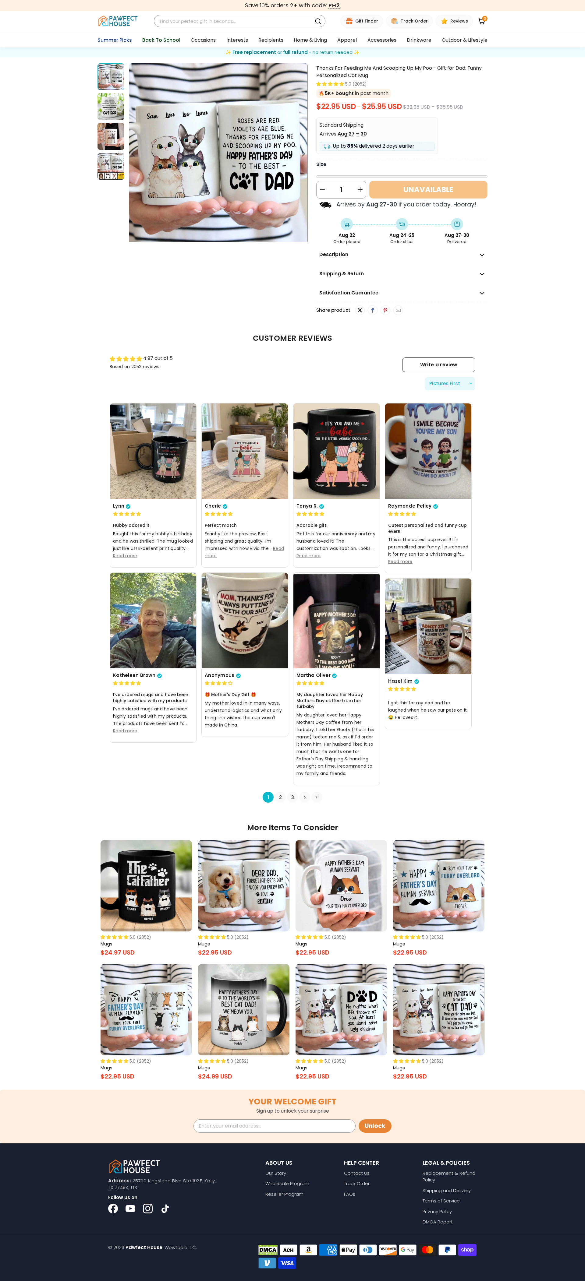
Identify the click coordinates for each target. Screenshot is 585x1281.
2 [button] (280, 797)
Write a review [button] (438, 364)
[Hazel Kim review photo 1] (428, 626)
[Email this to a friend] (398, 310)
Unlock (375, 1126)
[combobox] (234, 21)
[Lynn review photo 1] (153, 451)
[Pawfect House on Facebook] (113, 1208)
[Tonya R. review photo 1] (336, 451)
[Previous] (134, 153)
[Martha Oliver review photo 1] (336, 620)
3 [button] (292, 797)
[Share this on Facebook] (372, 310)
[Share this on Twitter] (359, 310)
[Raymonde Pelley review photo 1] (428, 451)
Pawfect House (144, 1247)
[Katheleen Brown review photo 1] (153, 620)
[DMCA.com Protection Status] (268, 1250)
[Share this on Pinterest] (385, 310)
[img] (127, 514)
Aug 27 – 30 (352, 133)
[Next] (303, 153)
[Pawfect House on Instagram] (148, 1208)
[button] (330, 84)
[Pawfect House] (118, 21)
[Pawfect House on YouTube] (130, 1208)
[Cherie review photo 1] (245, 451)
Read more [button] (125, 556)
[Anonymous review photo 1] (245, 620)
